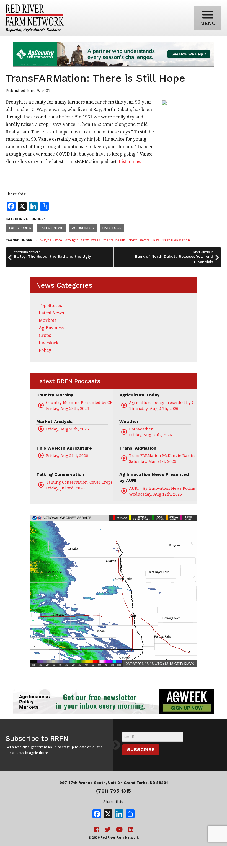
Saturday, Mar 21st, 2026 (162, 458)
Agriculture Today (139, 395)
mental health (114, 240)
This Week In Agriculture (64, 448)
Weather (129, 421)
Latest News (51, 228)
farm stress (90, 240)
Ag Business (83, 228)
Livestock (111, 228)
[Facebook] (96, 814)
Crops (45, 335)
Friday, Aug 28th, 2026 (79, 405)
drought (71, 240)
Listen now (130, 161)
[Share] (130, 814)
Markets (47, 320)
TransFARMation (176, 240)
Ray (156, 240)
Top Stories (19, 228)
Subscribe (141, 749)
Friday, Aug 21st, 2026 (67, 455)
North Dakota (139, 240)
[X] (108, 814)
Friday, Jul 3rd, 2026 (79, 485)
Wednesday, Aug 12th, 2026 (162, 491)
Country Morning (55, 395)
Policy (45, 350)
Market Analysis (54, 421)
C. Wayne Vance (49, 240)
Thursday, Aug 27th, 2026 (162, 405)
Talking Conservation (60, 474)
